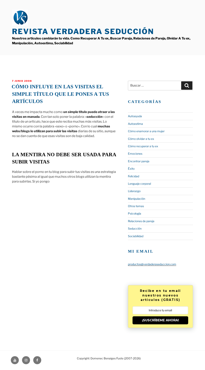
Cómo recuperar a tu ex (143, 146)
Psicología (134, 213)
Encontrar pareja (138, 161)
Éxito (131, 168)
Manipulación (136, 198)
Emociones (135, 153)
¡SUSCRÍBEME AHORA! (160, 320)
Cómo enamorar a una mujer (146, 131)
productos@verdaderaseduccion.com (152, 264)
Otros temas (136, 206)
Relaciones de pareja (141, 221)
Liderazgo (134, 191)
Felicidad (133, 176)
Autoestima (135, 123)
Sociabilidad (135, 236)
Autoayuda (135, 116)
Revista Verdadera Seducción (83, 31)
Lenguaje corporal (139, 183)
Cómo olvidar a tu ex (141, 138)
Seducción (135, 228)
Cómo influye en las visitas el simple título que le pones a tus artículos (60, 94)
